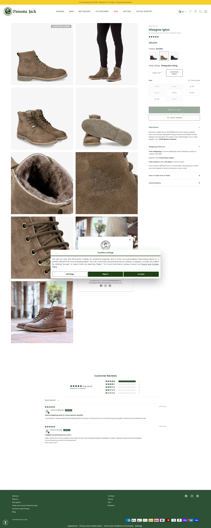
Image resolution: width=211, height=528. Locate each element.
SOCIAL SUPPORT (144, 11)
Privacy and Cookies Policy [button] (90, 526)
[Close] (130, 239)
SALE (116, 11)
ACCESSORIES (102, 11)
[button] (154, 37)
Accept (141, 274)
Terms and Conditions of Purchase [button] (118, 526)
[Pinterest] (110, 285)
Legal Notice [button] (72, 526)
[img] (50, 407)
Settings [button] (138, 526)
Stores (110, 499)
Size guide (16, 502)
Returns (15, 499)
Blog (14, 512)
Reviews (111, 505)
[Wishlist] (190, 11)
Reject (105, 274)
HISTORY (127, 11)
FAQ (109, 502)
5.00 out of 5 (87, 386)
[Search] (200, 11)
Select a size (174, 110)
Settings (70, 274)
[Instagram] (105, 285)
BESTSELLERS (84, 11)
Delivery (15, 496)
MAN (71, 11)
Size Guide (195, 80)
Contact (111, 496)
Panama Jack (22, 520)
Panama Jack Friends (20, 508)
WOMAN (60, 11)
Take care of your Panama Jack (24, 505)
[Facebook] (101, 285)
